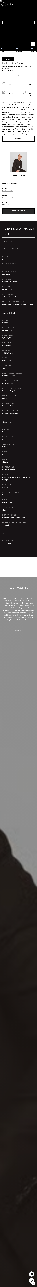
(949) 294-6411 (7, 191)
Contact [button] (18, 139)
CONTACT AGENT (18, 211)
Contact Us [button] (18, 630)
